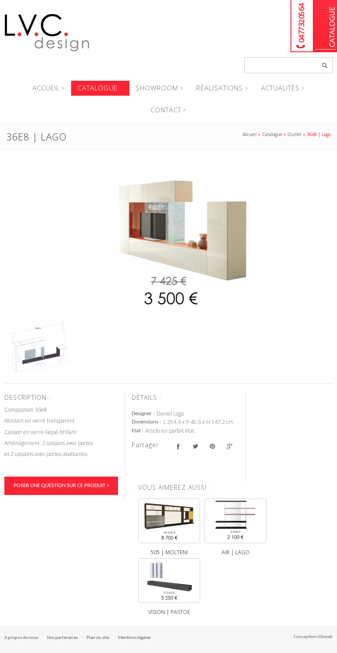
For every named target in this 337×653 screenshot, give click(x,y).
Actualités (280, 87)
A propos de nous (21, 637)
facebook (178, 446)
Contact (166, 109)
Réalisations (219, 87)
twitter (195, 446)
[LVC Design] (47, 52)
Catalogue (325, 26)
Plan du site (97, 637)
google (229, 446)
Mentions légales (134, 637)
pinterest (212, 446)
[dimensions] (39, 347)
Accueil (46, 87)
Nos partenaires (62, 637)
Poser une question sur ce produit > (61, 485)
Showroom (157, 87)
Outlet (294, 134)
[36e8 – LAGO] (168, 239)
